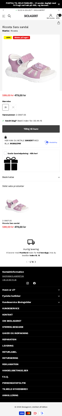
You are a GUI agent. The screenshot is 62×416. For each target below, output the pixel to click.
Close (59, 4)
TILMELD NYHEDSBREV (15, 389)
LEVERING (7, 345)
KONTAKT (7, 314)
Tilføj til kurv (31, 129)
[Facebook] (34, 283)
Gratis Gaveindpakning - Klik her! (23, 153)
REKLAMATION (10, 364)
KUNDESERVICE (10, 308)
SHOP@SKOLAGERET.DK (13, 276)
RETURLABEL (9, 352)
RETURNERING (10, 358)
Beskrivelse (8, 177)
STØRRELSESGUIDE (12, 327)
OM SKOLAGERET (11, 321)
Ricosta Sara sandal (10, 223)
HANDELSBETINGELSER (15, 370)
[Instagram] (27, 283)
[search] (9, 16)
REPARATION (9, 339)
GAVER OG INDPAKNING (15, 333)
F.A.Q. (5, 376)
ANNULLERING (10, 395)
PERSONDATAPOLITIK (14, 383)
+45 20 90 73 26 (9, 280)
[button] (3, 10)
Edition (44, 407)
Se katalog (4, 16)
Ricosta (14, 31)
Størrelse (6, 101)
